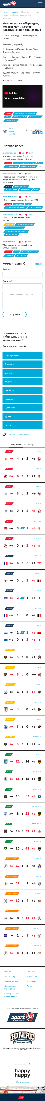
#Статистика (21, 255)
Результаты (32, 976)
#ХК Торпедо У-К (20, 117)
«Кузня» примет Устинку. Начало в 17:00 (20, 200)
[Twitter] (41, 132)
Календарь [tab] (29, 444)
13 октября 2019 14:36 (9, 174)
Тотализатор (10, 976)
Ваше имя (7, 269)
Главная (7, 972)
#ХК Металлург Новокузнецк (25, 113)
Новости (30, 972)
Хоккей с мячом (12, 859)
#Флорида (9, 255)
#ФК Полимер (25, 190)
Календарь (31, 981)
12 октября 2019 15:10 (9, 242)
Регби (9, 754)
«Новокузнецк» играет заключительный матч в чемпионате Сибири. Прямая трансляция (20, 179)
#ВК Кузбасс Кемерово (24, 224)
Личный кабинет (11, 981)
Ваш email (7, 281)
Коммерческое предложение (11, 995)
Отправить (14, 314)
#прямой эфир (35, 117)
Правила (38, 264)
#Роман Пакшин (11, 235)
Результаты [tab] (16, 444)
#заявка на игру (11, 120)
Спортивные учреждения (10, 987)
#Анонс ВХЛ (18, 204)
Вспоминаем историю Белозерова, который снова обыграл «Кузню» (18, 157)
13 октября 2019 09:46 (9, 197)
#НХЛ (16, 252)
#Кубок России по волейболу (16, 231)
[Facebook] (37, 132)
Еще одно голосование (19, 434)
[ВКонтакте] (34, 132)
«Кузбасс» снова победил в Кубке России (17, 219)
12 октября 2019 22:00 (9, 214)
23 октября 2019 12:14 (9, 153)
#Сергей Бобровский (29, 252)
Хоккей (8, 113)
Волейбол (9, 224)
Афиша (30, 986)
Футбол (8, 186)
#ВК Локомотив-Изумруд (14, 228)
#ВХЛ (8, 117)
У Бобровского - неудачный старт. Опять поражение (17, 246)
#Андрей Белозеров (28, 166)
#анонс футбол (11, 190)
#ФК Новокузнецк (21, 186)
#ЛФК (36, 190)
